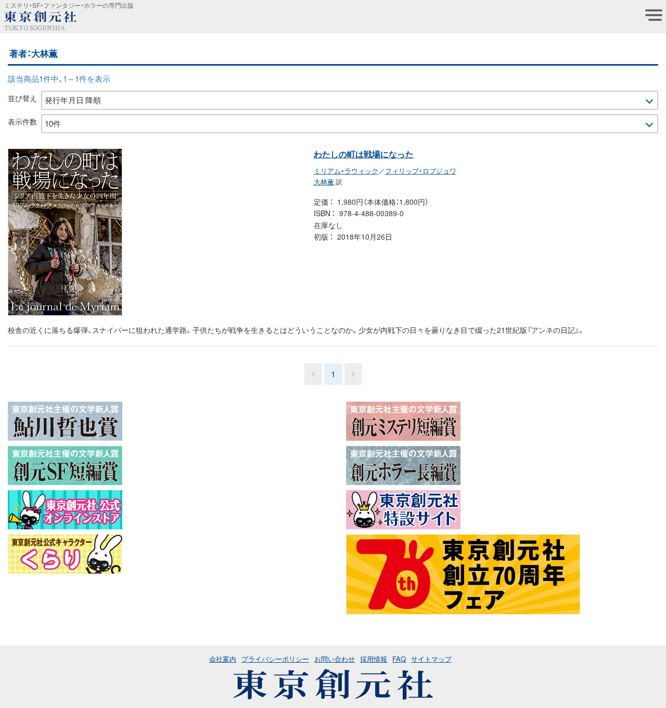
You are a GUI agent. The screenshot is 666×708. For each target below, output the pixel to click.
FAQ (399, 659)
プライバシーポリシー (275, 659)
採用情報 (373, 659)
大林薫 (324, 182)
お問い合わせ (334, 659)
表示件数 (22, 121)
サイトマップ (431, 659)
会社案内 (222, 659)
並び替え (22, 98)
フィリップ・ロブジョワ (420, 171)
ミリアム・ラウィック (346, 171)
